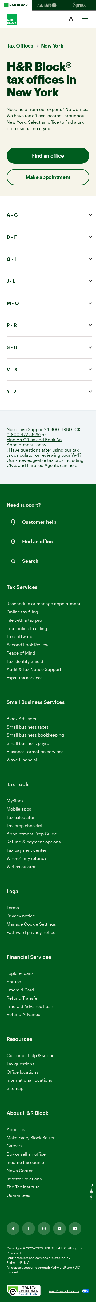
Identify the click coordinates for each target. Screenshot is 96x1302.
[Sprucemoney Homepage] (80, 5)
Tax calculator (21, 817)
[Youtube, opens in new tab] (59, 1228)
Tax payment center (26, 850)
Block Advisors (21, 719)
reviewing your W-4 (60, 455)
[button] (71, 19)
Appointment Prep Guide (32, 833)
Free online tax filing (27, 628)
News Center (20, 1170)
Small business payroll (29, 743)
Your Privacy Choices (64, 1291)
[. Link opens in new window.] (24, 1291)
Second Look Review (28, 644)
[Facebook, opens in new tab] (28, 1228)
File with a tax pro (24, 620)
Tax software (19, 636)
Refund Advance (23, 1014)
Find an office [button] (48, 156)
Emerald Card (20, 989)
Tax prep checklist (25, 825)
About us (16, 1129)
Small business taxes (28, 726)
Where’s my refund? (27, 858)
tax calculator (20, 455)
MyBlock (15, 800)
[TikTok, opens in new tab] (13, 1228)
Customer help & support (32, 1055)
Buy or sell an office (26, 1153)
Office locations (22, 1072)
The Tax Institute (23, 1187)
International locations (29, 1080)
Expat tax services (25, 678)
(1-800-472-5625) (24, 434)
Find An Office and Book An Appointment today (34, 442)
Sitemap (15, 1088)
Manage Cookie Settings (31, 923)
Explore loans (20, 973)
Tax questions (20, 1063)
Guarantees (18, 1195)
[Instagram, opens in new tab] (44, 1228)
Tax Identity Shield (25, 661)
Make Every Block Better (31, 1137)
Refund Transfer (23, 997)
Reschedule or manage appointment (44, 603)
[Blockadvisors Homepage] (48, 5)
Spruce (14, 981)
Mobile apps (19, 808)
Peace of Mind (21, 652)
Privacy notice (21, 915)
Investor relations (24, 1179)
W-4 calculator (21, 866)
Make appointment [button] (48, 177)
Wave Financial (22, 760)
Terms (13, 907)
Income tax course (25, 1162)
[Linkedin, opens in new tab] (75, 1228)
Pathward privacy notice (31, 932)
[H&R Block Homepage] (16, 5)
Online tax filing (22, 611)
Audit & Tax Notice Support (34, 669)
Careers (14, 1146)
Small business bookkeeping (35, 734)
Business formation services (35, 751)
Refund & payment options (34, 841)
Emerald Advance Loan (30, 1006)
